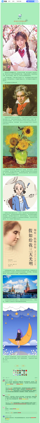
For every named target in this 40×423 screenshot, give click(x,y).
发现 (13, 1)
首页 (9, 1)
